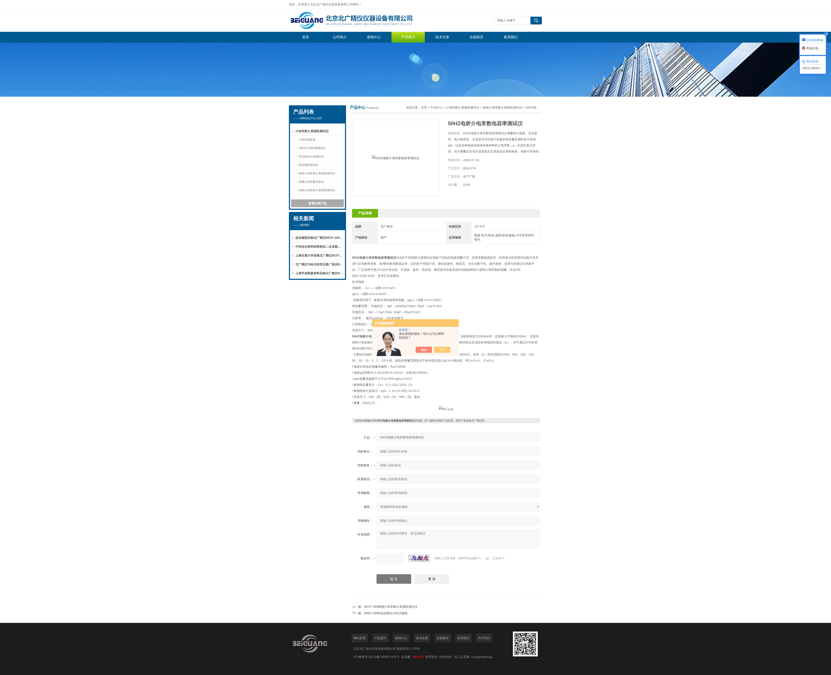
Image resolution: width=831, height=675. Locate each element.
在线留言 (476, 37)
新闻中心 (374, 37)
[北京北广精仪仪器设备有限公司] (354, 20)
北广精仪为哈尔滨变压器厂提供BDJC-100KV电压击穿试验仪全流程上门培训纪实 (319, 264)
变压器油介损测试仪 (311, 156)
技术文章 (442, 37)
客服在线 (812, 48)
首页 (305, 37)
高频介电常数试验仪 (311, 181)
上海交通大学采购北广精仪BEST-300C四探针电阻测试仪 (319, 255)
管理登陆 (431, 657)
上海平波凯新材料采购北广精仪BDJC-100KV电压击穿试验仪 (319, 273)
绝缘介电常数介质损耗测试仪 (317, 190)
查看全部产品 (317, 203)
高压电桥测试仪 (308, 165)
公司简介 (340, 37)
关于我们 (484, 638)
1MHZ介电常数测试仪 (312, 148)
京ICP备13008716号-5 (385, 657)
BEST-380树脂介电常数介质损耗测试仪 (390, 606)
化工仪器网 (461, 657)
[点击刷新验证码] (419, 558)
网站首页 (360, 638)
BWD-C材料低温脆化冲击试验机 (386, 613)
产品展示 (408, 37)
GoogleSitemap (481, 657)
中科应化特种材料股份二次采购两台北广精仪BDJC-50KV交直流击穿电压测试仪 (319, 246)
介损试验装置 (307, 139)
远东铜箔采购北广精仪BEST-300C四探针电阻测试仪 (319, 237)
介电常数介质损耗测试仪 (312, 131)
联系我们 (511, 37)
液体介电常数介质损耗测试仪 (317, 173)
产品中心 (436, 107)
